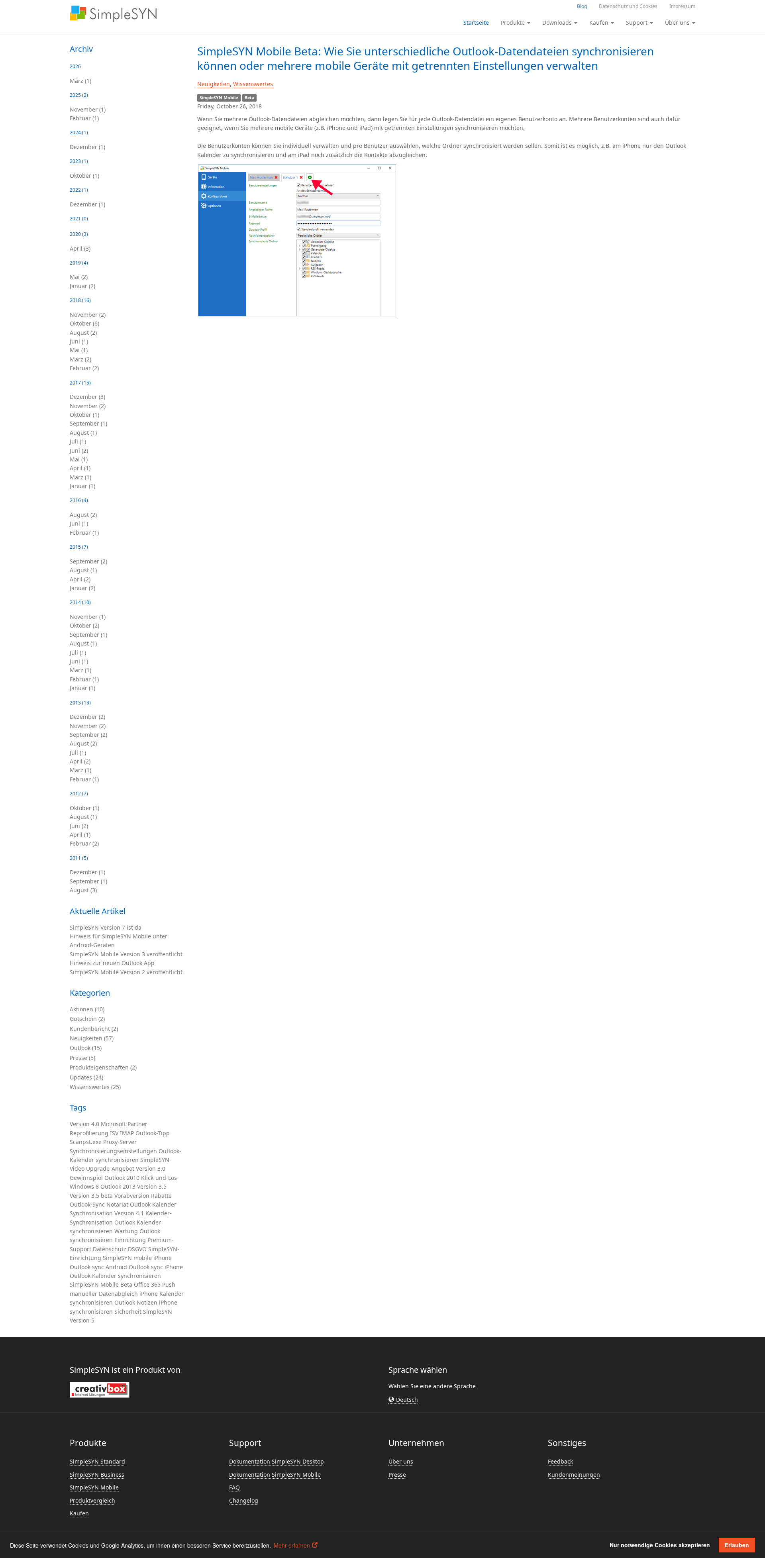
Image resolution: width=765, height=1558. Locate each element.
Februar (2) (84, 368)
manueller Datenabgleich (104, 1293)
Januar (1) (82, 486)
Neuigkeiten (213, 84)
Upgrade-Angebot (110, 1168)
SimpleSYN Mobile (94, 1284)
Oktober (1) (84, 175)
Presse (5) (82, 1058)
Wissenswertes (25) (95, 1087)
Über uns (400, 1461)
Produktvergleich (92, 1500)
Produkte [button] (513, 22)
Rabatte (161, 1195)
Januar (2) (82, 286)
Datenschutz (109, 1249)
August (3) (83, 890)
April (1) (80, 468)
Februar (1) (84, 118)
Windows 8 (84, 1186)
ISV (114, 1133)
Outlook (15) (86, 1048)
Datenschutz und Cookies (628, 6)
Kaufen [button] (599, 22)
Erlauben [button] (737, 1545)
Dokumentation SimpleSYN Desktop (276, 1461)
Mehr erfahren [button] (292, 1545)
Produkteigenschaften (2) (103, 1067)
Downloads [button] (557, 22)
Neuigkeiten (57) (92, 1038)
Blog (582, 6)
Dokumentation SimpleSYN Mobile (275, 1474)
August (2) (83, 332)
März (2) (80, 359)
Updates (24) (86, 1077)
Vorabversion (131, 1195)
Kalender (164, 1204)
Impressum (682, 6)
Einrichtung (130, 1240)
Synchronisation (91, 1213)
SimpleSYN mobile (127, 1258)
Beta (126, 1284)
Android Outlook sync (134, 1267)
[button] (403, 1400)
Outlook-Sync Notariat (99, 1204)
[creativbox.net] (99, 1389)
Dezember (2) (87, 716)
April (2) (80, 579)
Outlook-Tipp (152, 1133)
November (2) (88, 314)
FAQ (234, 1487)
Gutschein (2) (87, 1018)
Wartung (126, 1231)
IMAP (127, 1133)
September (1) (88, 423)
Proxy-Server (120, 1142)
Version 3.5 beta (91, 1195)
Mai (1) (79, 350)
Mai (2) (79, 277)
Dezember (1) (87, 147)
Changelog (243, 1500)
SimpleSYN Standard (97, 1461)
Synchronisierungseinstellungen (113, 1151)
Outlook (140, 1204)
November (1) (88, 109)
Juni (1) (79, 341)
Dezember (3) (87, 396)
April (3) (80, 248)
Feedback (560, 1461)
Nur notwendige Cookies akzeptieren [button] (660, 1545)
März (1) (80, 80)
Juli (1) (78, 441)
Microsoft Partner (124, 1124)
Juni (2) (79, 450)
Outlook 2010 (121, 1177)
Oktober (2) (84, 625)
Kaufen (79, 1513)
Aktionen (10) (87, 1009)
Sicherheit (127, 1311)
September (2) (88, 561)
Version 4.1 (129, 1213)
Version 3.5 (152, 1186)
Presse (397, 1474)
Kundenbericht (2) (94, 1028)
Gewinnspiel (86, 1177)
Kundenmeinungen (574, 1474)
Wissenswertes (253, 84)
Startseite (476, 22)
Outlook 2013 (117, 1186)
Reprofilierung (89, 1133)
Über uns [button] (678, 22)
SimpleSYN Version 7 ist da (105, 927)
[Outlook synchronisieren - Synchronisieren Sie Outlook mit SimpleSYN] (113, 14)
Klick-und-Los (159, 1177)
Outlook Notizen (135, 1302)
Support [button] (637, 22)
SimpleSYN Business (97, 1474)
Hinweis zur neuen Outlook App (112, 963)
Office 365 (147, 1284)
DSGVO (137, 1249)
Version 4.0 (84, 1124)
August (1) (83, 432)
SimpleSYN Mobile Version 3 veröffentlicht (126, 954)
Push (168, 1284)
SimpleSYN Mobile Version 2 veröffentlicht (126, 972)
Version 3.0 (150, 1168)
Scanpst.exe (86, 1142)
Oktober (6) (84, 323)
